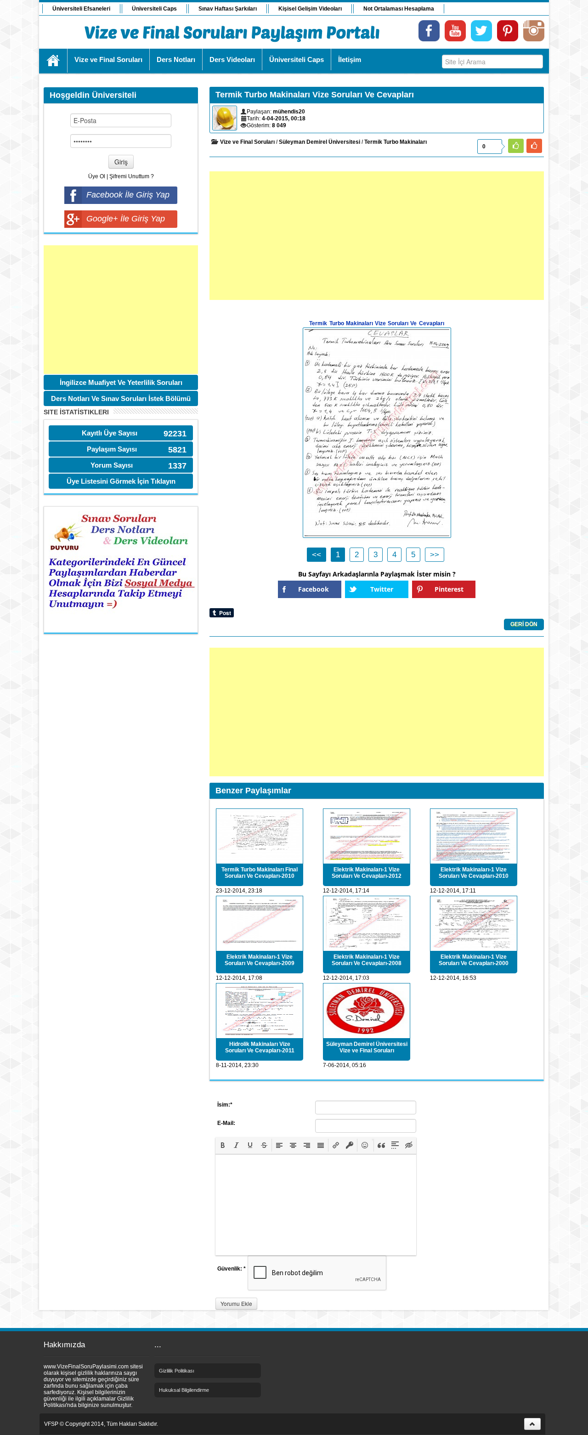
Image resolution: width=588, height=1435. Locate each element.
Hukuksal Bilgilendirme (184, 1390)
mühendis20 (289, 111)
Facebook (313, 589)
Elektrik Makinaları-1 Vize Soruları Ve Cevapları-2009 (259, 960)
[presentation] (223, 1145)
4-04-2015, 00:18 (283, 118)
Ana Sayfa (54, 61)
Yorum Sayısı (111, 465)
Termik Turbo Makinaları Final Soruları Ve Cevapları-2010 (259, 872)
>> (434, 554)
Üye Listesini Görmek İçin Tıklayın (121, 481)
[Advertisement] (121, 309)
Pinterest (449, 589)
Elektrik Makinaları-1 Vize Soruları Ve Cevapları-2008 (366, 960)
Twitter (381, 589)
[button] (222, 1145)
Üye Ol (96, 176)
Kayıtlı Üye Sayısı (109, 433)
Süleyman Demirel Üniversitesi (319, 142)
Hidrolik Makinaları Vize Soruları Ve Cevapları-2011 (259, 1047)
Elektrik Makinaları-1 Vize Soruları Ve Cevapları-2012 (366, 872)
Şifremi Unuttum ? (131, 176)
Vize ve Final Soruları (247, 142)
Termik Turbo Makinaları (395, 142)
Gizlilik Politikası (176, 1370)
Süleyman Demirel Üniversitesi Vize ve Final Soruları (366, 1047)
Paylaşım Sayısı (112, 449)
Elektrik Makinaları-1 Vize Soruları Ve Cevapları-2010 (474, 872)
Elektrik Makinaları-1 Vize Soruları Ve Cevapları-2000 (474, 960)
